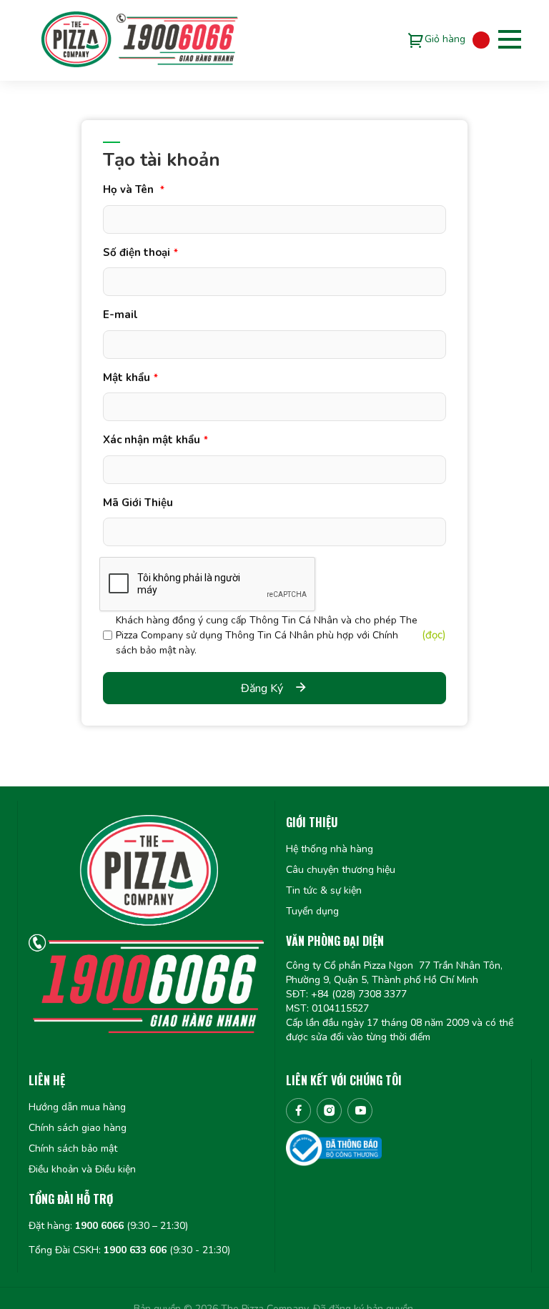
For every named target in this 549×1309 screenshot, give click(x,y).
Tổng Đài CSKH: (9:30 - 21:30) (129, 1250)
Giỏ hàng (445, 39)
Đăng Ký (262, 688)
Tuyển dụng (312, 911)
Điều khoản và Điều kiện (82, 1169)
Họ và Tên (133, 189)
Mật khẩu (130, 377)
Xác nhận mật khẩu (155, 440)
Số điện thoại (140, 252)
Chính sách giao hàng (78, 1128)
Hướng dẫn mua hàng (77, 1107)
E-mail (120, 314)
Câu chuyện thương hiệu (340, 869)
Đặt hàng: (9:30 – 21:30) (108, 1226)
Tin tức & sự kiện (324, 890)
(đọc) (434, 635)
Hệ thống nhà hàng (329, 849)
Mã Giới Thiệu (138, 502)
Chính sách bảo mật (73, 1148)
